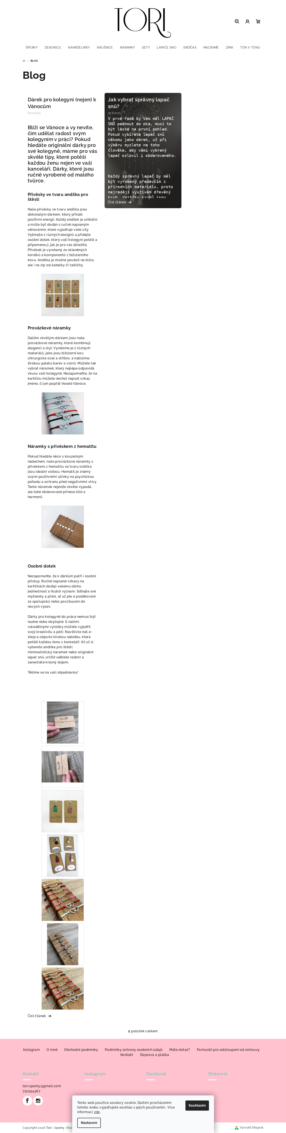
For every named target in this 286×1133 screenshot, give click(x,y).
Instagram (31, 1050)
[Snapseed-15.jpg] (63, 295)
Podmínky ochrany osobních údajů (134, 1050)
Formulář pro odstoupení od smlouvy (228, 1050)
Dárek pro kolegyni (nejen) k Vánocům (62, 102)
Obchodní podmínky (81, 1050)
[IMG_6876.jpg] (63, 944)
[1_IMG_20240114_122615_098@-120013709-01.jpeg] (63, 526)
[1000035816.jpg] (63, 811)
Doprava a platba (154, 1055)
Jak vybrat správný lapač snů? (139, 102)
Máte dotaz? (179, 1050)
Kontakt (126, 1055)
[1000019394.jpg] (63, 413)
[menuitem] (31, 47)
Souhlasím (197, 1105)
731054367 (32, 1091)
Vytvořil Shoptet (251, 1127)
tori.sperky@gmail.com (42, 1086)
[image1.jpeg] (63, 761)
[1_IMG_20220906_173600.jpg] (63, 988)
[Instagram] (38, 1101)
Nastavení (89, 1123)
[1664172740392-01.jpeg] (63, 855)
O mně (52, 1050)
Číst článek (37, 1016)
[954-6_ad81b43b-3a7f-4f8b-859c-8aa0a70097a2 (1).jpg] (63, 722)
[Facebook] (27, 1101)
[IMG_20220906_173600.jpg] (63, 900)
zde (97, 1112)
